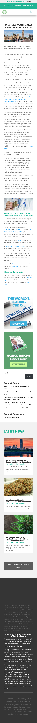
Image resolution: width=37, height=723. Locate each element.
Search (6, 373)
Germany (17, 229)
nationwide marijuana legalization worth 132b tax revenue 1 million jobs (17, 539)
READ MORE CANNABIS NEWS (18, 566)
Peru (5, 232)
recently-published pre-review (14, 246)
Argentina (7, 229)
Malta (30, 229)
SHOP (24, 6)
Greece (9, 232)
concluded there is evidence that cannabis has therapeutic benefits (17, 99)
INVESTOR (18, 6)
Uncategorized (21, 464)
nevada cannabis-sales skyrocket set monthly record (18, 501)
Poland (15, 232)
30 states (20, 240)
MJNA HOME (10, 6)
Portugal (20, 232)
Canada (14, 264)
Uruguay (15, 266)
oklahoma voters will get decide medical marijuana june (18, 461)
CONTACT (30, 6)
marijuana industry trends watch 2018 (16, 408)
